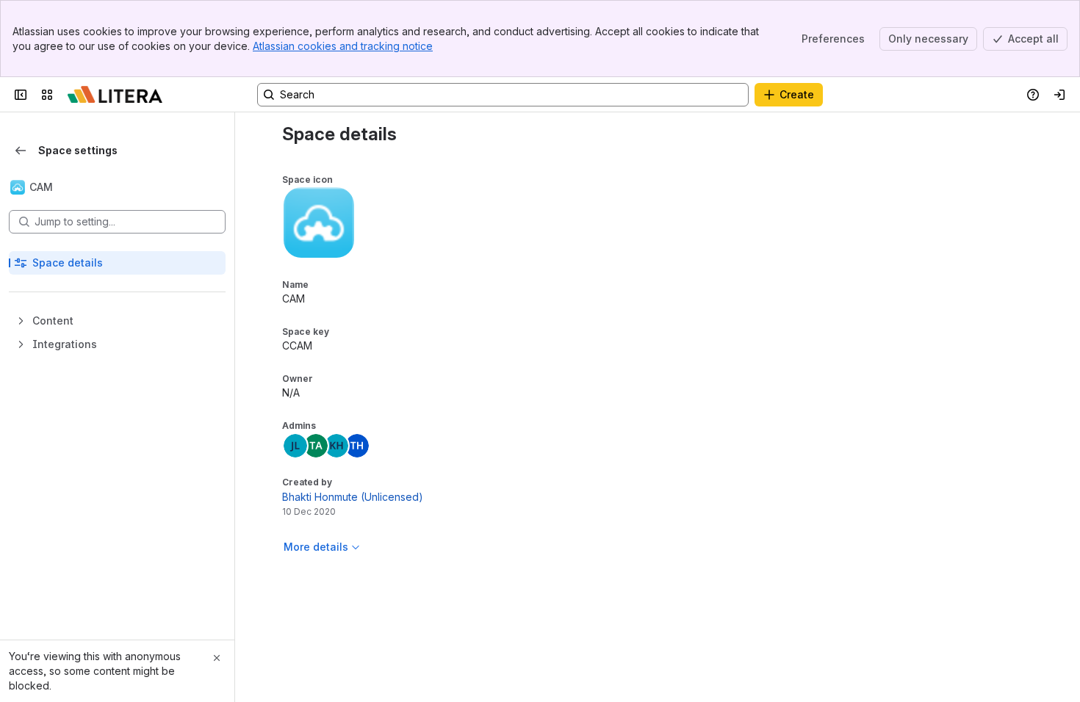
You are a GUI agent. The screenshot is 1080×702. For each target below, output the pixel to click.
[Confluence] (115, 94)
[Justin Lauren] (295, 445)
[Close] (217, 658)
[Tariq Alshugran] (316, 445)
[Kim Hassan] (336, 445)
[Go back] (20, 150)
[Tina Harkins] (357, 445)
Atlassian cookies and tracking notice (343, 46)
